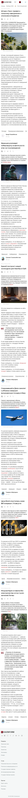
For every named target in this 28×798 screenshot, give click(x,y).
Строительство (19, 376)
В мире (3, 755)
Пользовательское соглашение (9, 763)
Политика (3, 746)
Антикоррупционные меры (8, 772)
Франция (4, 254)
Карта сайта (4, 783)
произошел (4, 567)
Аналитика (3, 749)
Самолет (4, 489)
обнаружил (23, 363)
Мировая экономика (13, 578)
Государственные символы (8, 769)
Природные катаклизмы (15, 131)
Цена (3, 578)
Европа (4, 717)
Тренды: (3, 6)
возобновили (12, 468)
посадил (3, 371)
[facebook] (10, 735)
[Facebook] (10, 19)
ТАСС (17, 517)
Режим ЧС (24, 717)
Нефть (24, 578)
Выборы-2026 (9, 6)
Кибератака (13, 254)
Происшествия (5, 744)
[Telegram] (7, 19)
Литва (16, 717)
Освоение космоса (7, 376)
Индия (19, 489)
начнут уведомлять (11, 243)
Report (11, 284)
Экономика (4, 752)
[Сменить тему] (21, 2)
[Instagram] (2, 19)
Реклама (3, 789)
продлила (10, 478)
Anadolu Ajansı (7, 162)
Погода (4, 131)
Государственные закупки (8, 774)
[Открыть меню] (25, 2)
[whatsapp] (5, 19)
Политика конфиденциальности (9, 766)
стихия (10, 717)
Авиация (11, 489)
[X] (13, 19)
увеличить (8, 571)
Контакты (3, 786)
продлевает (4, 473)
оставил (3, 712)
